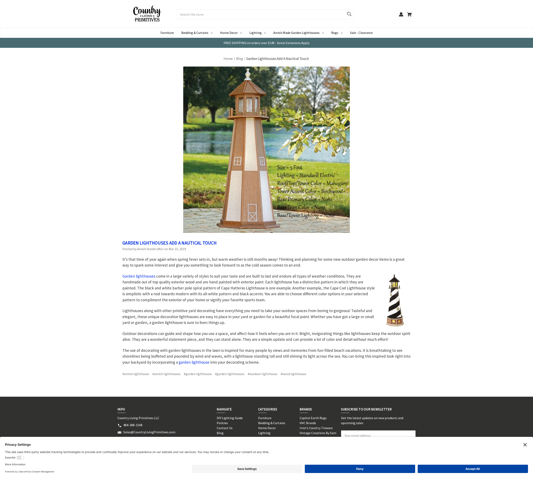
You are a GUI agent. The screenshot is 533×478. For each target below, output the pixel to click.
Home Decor (229, 33)
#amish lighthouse (135, 374)
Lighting (255, 33)
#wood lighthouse (293, 374)
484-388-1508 (132, 425)
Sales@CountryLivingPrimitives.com (149, 432)
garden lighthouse (194, 362)
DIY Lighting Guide (230, 418)
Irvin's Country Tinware (316, 428)
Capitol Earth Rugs (313, 418)
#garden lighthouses (229, 374)
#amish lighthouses (166, 374)
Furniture (167, 33)
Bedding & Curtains (194, 33)
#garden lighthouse (198, 374)
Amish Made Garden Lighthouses (296, 33)
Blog (220, 433)
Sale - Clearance (361, 33)
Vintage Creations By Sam (318, 433)
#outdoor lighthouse (262, 374)
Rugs (334, 33)
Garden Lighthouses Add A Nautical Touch (169, 243)
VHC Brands (308, 423)
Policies (222, 423)
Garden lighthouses (138, 276)
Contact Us (225, 428)
